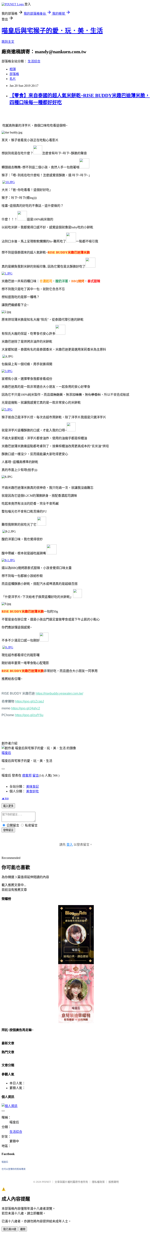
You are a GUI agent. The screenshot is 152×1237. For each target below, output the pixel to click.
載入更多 (8, 805)
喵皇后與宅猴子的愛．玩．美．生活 (52, 30)
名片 (13, 78)
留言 (35, 775)
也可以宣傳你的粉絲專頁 (14, 1169)
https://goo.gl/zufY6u (29, 715)
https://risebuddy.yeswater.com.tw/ (59, 693)
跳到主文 (8, 41)
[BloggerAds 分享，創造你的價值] (76, 915)
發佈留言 (8, 830)
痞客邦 (27, 775)
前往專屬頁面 (76, 934)
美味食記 (32, 786)
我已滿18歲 (9, 1229)
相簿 (13, 69)
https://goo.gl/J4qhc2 (25, 708)
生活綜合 (34, 61)
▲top (5, 798)
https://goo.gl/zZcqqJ (29, 701)
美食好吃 (32, 791)
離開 (22, 1229)
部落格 (14, 74)
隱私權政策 (98, 1181)
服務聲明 (113, 1181)
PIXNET (46, 1181)
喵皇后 (6, 753)
